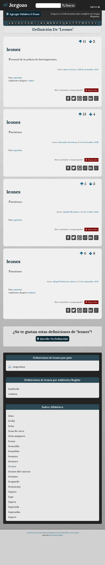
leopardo (13, 481)
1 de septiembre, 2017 (89, 282)
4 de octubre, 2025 (90, 212)
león (11, 426)
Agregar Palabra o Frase (24, 14)
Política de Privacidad (71, 533)
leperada (13, 507)
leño (11, 416)
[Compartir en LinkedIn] (90, 98)
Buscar (70, 5)
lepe (11, 496)
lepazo (12, 491)
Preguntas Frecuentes (55, 533)
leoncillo (13, 446)
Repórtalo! (92, 90)
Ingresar (94, 7)
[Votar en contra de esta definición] (90, 41)
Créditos (44, 533)
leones (13, 49)
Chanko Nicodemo (71, 212)
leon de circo (16, 431)
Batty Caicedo (70, 70)
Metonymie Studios (56, 535)
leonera (13, 456)
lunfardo (32, 293)
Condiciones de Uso (33, 533)
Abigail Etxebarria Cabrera (65, 282)
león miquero (16, 436)
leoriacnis (14, 486)
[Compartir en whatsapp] (79, 98)
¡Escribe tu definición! (53, 338)
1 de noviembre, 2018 (89, 142)
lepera (12, 501)
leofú (11, 421)
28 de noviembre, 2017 (88, 70)
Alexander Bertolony (67, 142)
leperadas (14, 512)
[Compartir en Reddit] (85, 98)
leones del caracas (19, 471)
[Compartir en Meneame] (96, 98)
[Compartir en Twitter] (73, 98)
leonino (13, 476)
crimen (31, 81)
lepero (12, 517)
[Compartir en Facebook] (68, 98)
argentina (17, 78)
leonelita (13, 451)
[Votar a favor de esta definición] (80, 41)
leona (11, 441)
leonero (13, 461)
